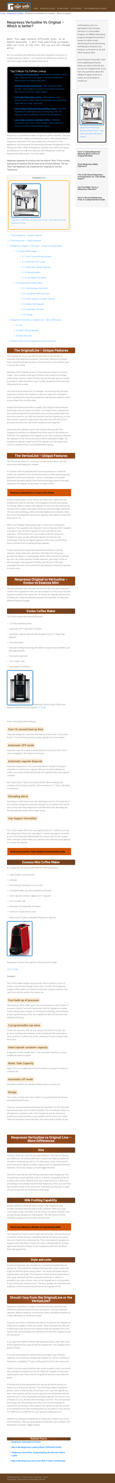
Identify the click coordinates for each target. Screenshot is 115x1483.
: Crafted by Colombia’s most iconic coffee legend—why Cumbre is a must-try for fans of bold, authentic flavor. (39, 123)
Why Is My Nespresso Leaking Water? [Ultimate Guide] (36, 1447)
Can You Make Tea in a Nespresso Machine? (88, 188)
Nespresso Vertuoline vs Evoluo (26, 1442)
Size (19, 325)
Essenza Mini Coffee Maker (29, 283)
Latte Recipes (76, 8)
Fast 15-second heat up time (36, 256)
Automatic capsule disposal (36, 267)
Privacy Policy (27, 1477)
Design (27, 314)
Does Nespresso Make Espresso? (88, 165)
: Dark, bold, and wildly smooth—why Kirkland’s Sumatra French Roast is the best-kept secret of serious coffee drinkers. (40, 89)
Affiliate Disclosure (13, 1477)
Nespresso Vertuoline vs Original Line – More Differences (35, 320)
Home (35, 8)
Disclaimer (37, 1477)
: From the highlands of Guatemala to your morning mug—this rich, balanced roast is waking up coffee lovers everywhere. (40, 111)
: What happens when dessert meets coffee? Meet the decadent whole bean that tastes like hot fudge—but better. (40, 100)
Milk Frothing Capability (27, 330)
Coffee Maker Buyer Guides (95, 8)
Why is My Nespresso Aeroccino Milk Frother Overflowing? (38, 1461)
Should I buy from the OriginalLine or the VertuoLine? (33, 341)
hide (43, 178)
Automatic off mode (33, 309)
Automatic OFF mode (33, 262)
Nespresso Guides (47, 8)
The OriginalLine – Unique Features (26, 235)
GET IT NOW (40, 707)
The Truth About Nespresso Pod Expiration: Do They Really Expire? (91, 176)
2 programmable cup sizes (36, 293)
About (45, 1477)
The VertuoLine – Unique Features (25, 240)
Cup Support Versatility (34, 277)
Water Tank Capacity (33, 304)
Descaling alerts (31, 272)
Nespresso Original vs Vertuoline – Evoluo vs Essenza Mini (36, 246)
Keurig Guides (62, 8)
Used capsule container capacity (38, 299)
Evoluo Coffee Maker (26, 251)
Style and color (24, 336)
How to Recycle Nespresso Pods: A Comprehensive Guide (91, 198)
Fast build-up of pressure (35, 288)
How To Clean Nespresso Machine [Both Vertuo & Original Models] (89, 154)
